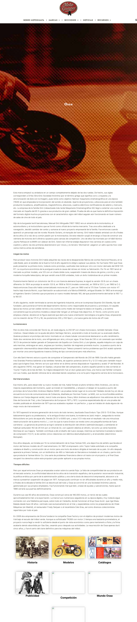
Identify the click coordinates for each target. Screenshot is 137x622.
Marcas (53, 20)
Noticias (88, 20)
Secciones (70, 20)
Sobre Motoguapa (33, 20)
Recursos (103, 20)
